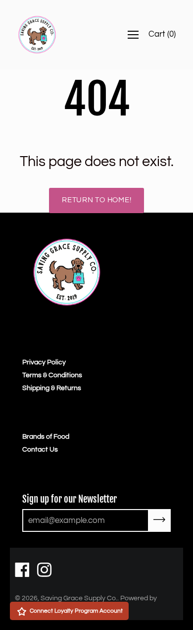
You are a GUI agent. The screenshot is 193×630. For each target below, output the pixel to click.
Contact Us (40, 449)
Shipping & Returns (51, 388)
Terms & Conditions (52, 375)
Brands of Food (45, 436)
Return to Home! (96, 200)
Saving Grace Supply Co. (79, 598)
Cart (162, 34)
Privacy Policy (44, 362)
